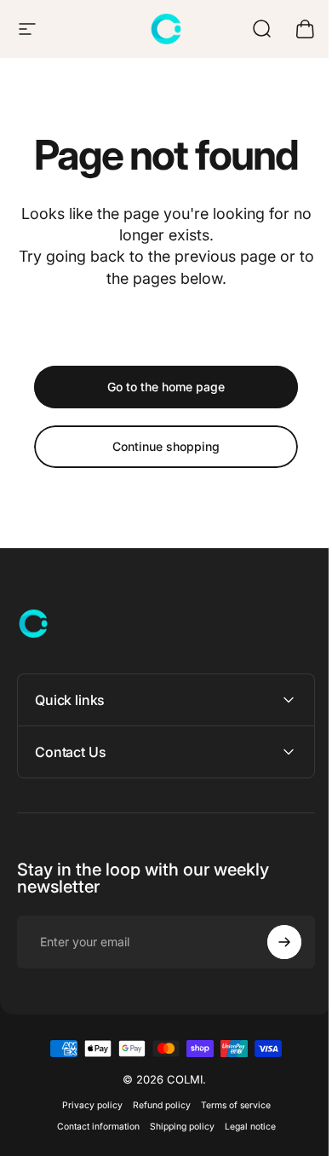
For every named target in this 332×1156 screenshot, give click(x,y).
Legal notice (243, 1126)
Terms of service (229, 1105)
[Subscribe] (272, 942)
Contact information (91, 1126)
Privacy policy (85, 1105)
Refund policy (155, 1105)
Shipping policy (175, 1126)
